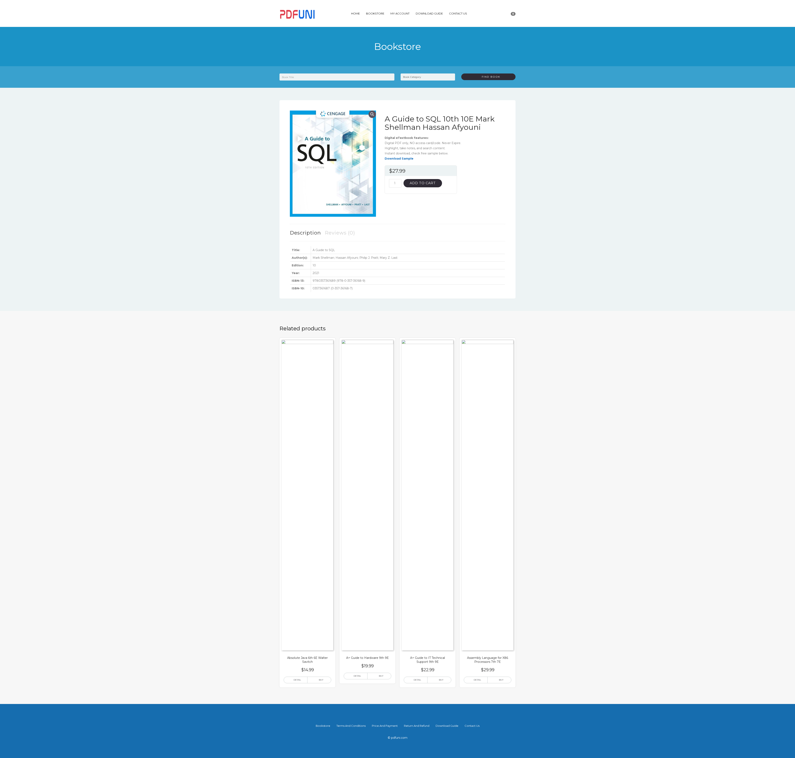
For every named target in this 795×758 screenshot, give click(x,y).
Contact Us (458, 13)
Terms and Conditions (351, 725)
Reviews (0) (340, 233)
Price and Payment (385, 725)
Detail (297, 680)
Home (355, 13)
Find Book (489, 76)
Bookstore (375, 13)
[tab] (305, 232)
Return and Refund (416, 725)
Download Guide (429, 13)
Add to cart (423, 183)
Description (305, 233)
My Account (400, 13)
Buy (321, 680)
